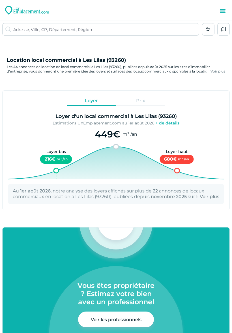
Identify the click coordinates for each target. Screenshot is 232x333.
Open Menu (222, 11)
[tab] (91, 100)
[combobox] (106, 29)
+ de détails (167, 123)
